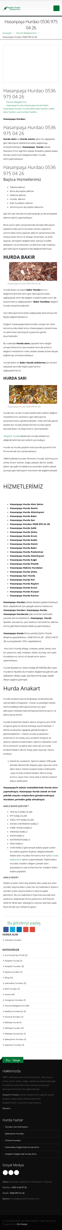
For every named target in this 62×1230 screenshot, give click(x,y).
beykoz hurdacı (12, 972)
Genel (7, 994)
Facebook (6, 929)
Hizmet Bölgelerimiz (16, 102)
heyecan (12, 929)
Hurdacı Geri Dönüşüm (16, 1127)
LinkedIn (19, 929)
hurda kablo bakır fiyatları (35, 109)
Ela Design (22, 1224)
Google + (25, 929)
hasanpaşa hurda (14, 105)
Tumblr (16, 1172)
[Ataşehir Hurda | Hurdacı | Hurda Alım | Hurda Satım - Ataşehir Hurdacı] (11, 8)
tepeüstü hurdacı (13, 1045)
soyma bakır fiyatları (27, 112)
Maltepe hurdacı (13, 1028)
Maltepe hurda (12, 1022)
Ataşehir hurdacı (13, 966)
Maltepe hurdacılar (14, 1033)
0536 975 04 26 (17, 1193)
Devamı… (7, 1108)
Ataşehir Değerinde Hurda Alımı (21, 1154)
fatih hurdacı (11, 989)
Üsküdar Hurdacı (13, 940)
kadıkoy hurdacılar (14, 1011)
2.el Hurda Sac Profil (14, 955)
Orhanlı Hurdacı (13, 1140)
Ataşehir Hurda (11, 436)
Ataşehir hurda (12, 960)
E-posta (32, 929)
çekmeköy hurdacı (14, 983)
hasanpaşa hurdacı (12, 109)
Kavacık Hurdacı (13, 1017)
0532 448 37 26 (19, 1187)
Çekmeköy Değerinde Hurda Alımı (22, 1147)
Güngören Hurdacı (14, 1000)
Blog (7, 977)
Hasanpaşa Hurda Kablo (36, 105)
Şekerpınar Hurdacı (14, 1039)
